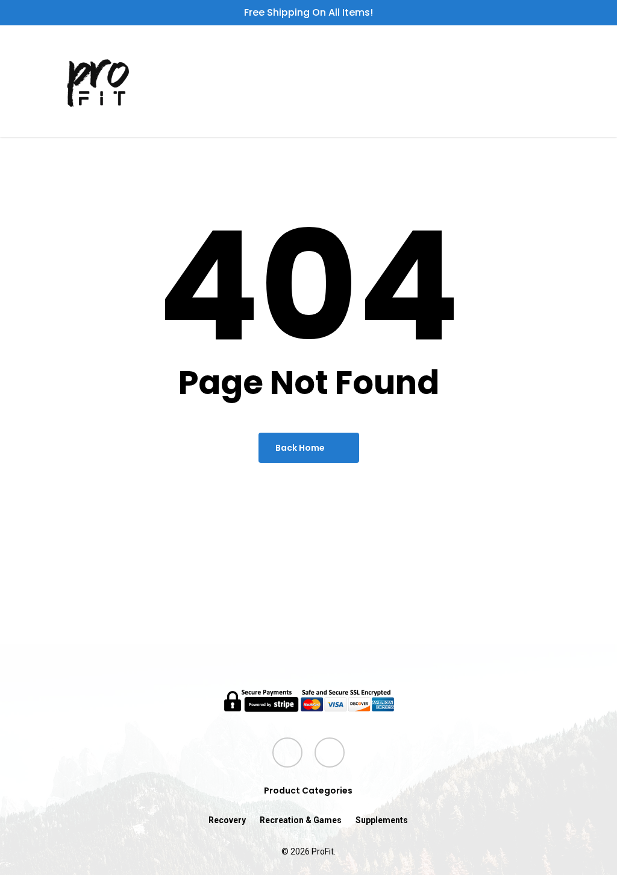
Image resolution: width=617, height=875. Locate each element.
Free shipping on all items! (308, 12)
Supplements (381, 820)
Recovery (227, 820)
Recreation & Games (301, 820)
